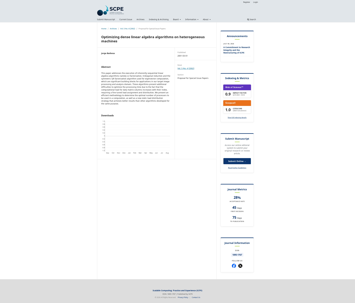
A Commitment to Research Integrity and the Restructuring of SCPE (236, 50)
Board (176, 19)
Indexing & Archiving (159, 19)
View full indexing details (237, 117)
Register (246, 2)
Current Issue (125, 19)
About (206, 19)
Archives (140, 19)
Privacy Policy (183, 297)
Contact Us (196, 297)
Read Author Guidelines (237, 168)
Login (255, 2)
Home (103, 28)
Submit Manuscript (106, 19)
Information (191, 19)
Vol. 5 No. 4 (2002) (127, 28)
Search (252, 19)
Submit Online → (237, 161)
